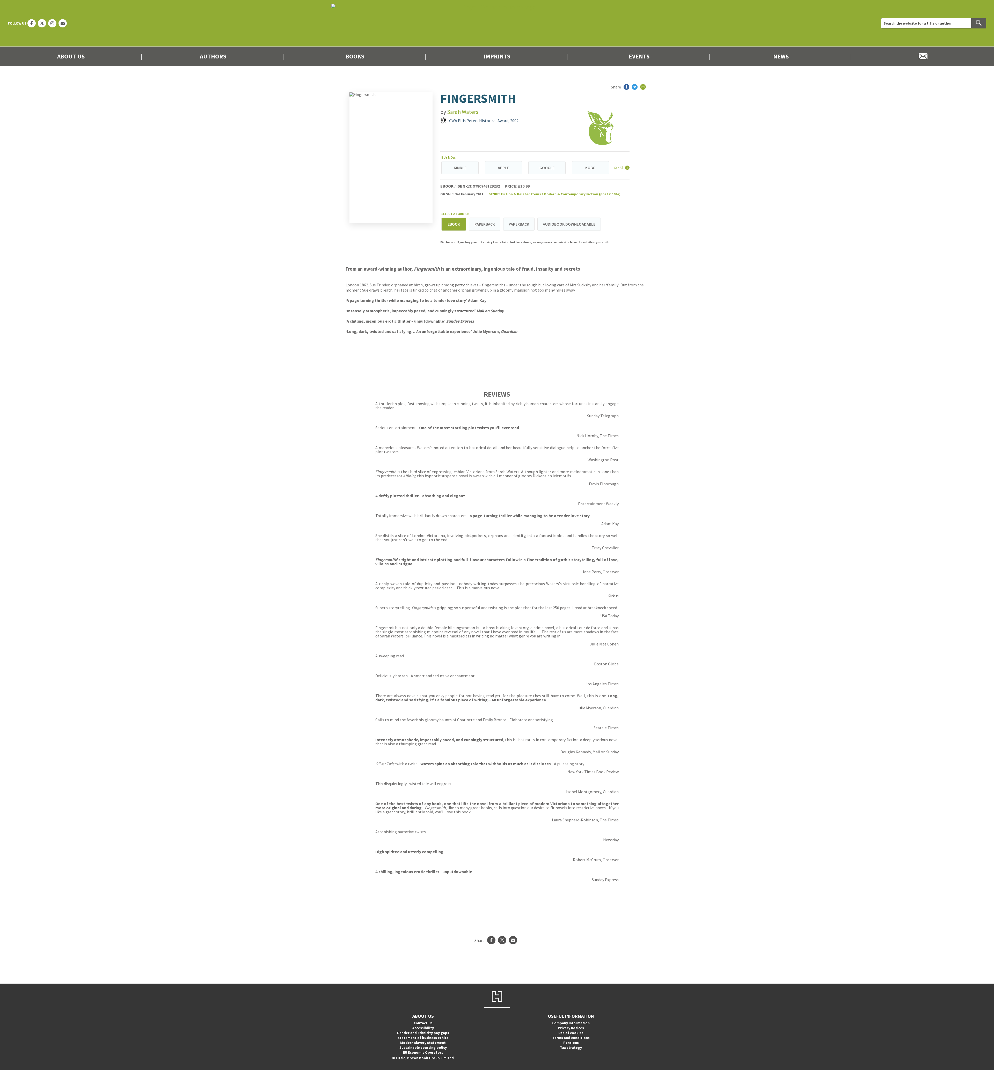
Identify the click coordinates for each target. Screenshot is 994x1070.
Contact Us (423, 1023)
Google (546, 167)
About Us (71, 56)
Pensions (571, 1042)
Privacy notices (571, 1028)
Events (639, 56)
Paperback (484, 224)
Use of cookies (570, 1032)
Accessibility (423, 1028)
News (781, 56)
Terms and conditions (571, 1037)
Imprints (497, 56)
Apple (503, 167)
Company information (571, 1023)
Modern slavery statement (423, 1042)
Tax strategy (571, 1047)
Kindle (460, 167)
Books (355, 56)
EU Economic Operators (423, 1052)
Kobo (590, 167)
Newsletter (923, 56)
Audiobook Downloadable (569, 224)
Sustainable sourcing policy (423, 1047)
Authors (213, 56)
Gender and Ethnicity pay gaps (423, 1032)
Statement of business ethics (423, 1037)
